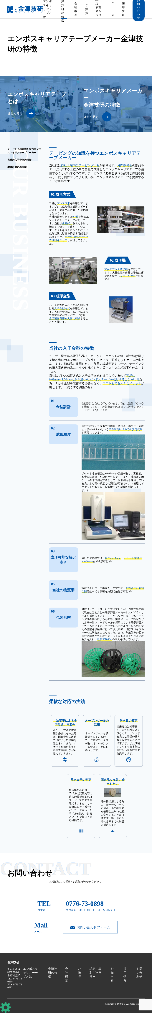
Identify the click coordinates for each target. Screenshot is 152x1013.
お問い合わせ (139, 972)
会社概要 (75, 9)
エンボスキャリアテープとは (47, 9)
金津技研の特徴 (62, 9)
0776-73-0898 (85, 903)
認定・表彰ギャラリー (98, 9)
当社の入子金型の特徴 (19, 159)
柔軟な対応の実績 (17, 167)
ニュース (112, 9)
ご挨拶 (86, 9)
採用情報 (123, 9)
